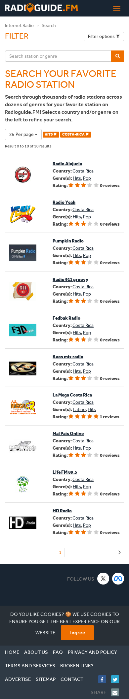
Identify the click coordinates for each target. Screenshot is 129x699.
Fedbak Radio (66, 318)
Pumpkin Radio (68, 241)
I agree (77, 632)
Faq (58, 652)
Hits (77, 178)
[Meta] (118, 578)
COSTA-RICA (73, 134)
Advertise (18, 679)
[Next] (119, 552)
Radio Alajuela (67, 164)
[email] (117, 692)
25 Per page (22, 134)
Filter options (101, 36)
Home (12, 652)
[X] (103, 578)
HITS (49, 134)
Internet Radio (19, 25)
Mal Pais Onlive (68, 433)
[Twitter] (117, 679)
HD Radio (62, 511)
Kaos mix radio (68, 357)
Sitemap (46, 679)
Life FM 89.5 (65, 472)
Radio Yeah (64, 202)
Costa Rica (83, 171)
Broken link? (77, 666)
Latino (79, 409)
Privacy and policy (92, 652)
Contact (72, 679)
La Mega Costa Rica (72, 395)
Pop (87, 178)
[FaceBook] (104, 679)
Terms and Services (30, 666)
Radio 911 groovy (70, 279)
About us (36, 652)
